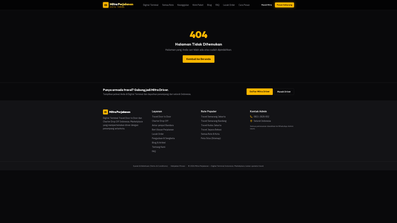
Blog (209, 5)
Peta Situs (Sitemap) (211, 138)
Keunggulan (183, 5)
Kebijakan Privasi (178, 166)
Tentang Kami (158, 147)
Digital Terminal (150, 5)
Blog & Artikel (159, 142)
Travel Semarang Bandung (214, 121)
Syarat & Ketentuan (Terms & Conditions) (150, 166)
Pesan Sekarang (284, 5)
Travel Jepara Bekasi (211, 129)
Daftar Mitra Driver (260, 91)
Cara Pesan (244, 5)
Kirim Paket (198, 5)
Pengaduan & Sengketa (163, 138)
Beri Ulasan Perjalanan (163, 129)
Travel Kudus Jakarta (211, 125)
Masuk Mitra (266, 5)
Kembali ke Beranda (198, 59)
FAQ (217, 5)
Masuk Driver (284, 91)
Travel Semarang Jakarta (213, 116)
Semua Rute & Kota (210, 134)
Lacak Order (229, 5)
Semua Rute (168, 5)
